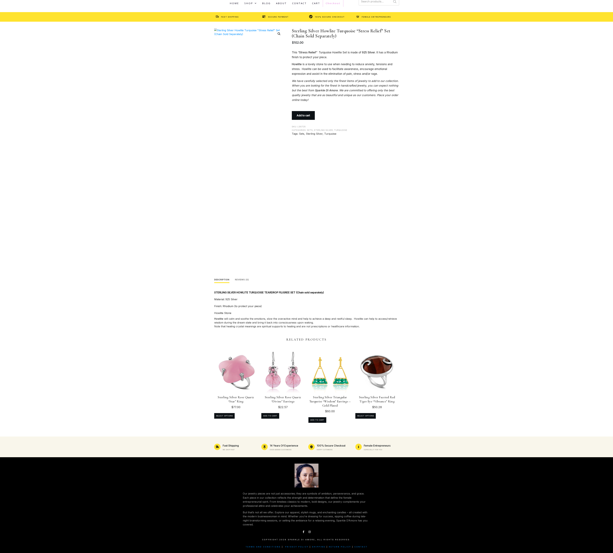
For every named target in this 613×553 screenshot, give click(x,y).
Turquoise (340, 130)
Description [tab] (221, 279)
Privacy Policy (297, 547)
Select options (224, 416)
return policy (340, 547)
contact (360, 547)
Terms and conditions (263, 547)
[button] (279, 34)
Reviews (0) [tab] (242, 279)
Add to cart (303, 115)
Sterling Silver (323, 130)
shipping (318, 547)
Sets (310, 130)
